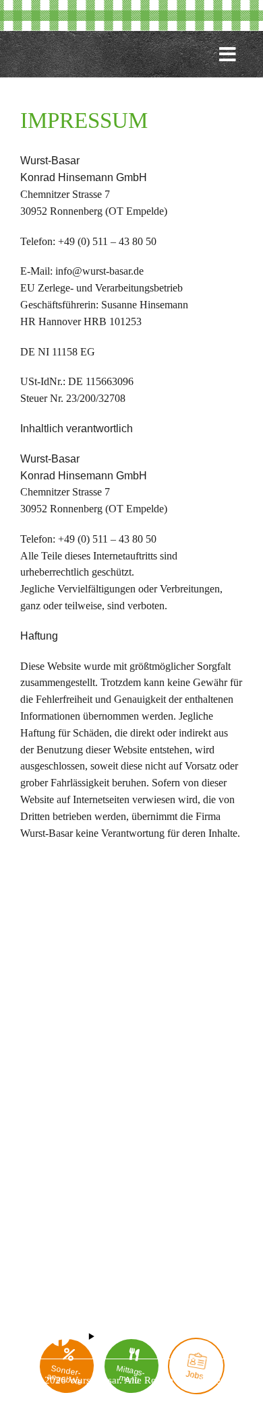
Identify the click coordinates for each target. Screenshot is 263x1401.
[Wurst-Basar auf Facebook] (60, 1339)
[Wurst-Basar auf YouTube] (91, 1339)
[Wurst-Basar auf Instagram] (30, 1339)
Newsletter (43, 1128)
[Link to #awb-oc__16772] (227, 60)
